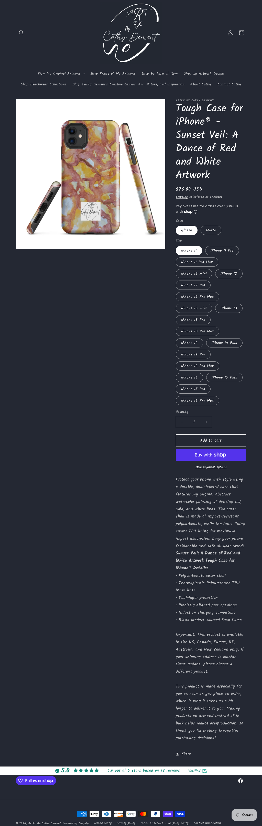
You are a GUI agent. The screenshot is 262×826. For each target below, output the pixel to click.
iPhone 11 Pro (222, 250)
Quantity (182, 412)
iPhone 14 (189, 343)
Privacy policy (126, 823)
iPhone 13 (229, 308)
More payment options (211, 467)
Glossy (186, 230)
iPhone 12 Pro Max (197, 297)
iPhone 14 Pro (193, 354)
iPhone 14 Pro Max (197, 366)
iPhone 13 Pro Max (197, 331)
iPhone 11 (189, 250)
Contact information (207, 823)
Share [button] (186, 754)
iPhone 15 (189, 377)
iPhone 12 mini (194, 273)
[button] (21, 32)
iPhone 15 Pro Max (197, 400)
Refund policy (103, 823)
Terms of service (151, 823)
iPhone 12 (229, 273)
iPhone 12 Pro (193, 285)
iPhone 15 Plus (224, 377)
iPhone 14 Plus (224, 343)
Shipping (182, 196)
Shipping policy (178, 823)
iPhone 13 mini (194, 308)
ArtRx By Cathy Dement (44, 823)
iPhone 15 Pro (193, 389)
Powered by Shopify (75, 823)
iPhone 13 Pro (193, 320)
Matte (211, 230)
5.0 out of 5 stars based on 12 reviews (143, 770)
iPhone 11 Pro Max (197, 262)
